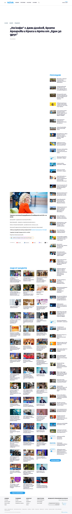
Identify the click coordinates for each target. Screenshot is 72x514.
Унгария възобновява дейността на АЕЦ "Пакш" (61, 128)
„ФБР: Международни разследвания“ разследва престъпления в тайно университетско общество (15, 377)
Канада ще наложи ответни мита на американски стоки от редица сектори (62, 417)
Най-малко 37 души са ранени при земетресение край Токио (61, 336)
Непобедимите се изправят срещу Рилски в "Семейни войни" (28, 431)
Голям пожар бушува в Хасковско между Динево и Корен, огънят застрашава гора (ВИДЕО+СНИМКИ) (62, 113)
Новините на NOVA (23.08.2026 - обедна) (61, 170)
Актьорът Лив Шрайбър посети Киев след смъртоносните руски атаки (62, 151)
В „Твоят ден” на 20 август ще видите (41, 405)
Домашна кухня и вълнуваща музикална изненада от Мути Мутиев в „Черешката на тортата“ (42, 362)
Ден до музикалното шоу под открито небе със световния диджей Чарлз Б (42, 308)
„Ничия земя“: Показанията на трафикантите (26, 333)
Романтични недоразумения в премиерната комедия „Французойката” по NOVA (15, 348)
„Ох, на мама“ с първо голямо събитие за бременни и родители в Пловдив (15, 486)
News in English (39, 503)
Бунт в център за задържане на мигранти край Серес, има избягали (62, 121)
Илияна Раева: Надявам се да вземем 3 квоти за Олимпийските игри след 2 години (62, 238)
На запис (29, 2)
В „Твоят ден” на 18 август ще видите (41, 472)
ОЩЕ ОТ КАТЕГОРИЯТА (17, 492)
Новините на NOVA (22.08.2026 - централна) (61, 437)
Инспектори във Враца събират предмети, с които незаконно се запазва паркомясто (62, 298)
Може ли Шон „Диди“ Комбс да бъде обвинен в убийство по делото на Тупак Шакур (62, 373)
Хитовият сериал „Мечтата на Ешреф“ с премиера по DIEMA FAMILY (42, 444)
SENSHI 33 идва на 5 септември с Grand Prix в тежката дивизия (28, 443)
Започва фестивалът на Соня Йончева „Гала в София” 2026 (28, 307)
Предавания (28, 501)
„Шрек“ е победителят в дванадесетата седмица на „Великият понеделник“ (28, 473)
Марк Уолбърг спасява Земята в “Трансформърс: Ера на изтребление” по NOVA (28, 293)
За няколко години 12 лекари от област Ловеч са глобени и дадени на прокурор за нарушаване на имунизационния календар (62, 272)
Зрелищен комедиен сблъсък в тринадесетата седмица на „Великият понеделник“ (15, 444)
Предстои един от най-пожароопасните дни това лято (62, 343)
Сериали (27, 503)
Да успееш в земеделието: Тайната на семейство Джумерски (62, 246)
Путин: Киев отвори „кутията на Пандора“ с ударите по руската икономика (62, 397)
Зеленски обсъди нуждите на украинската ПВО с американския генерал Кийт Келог (62, 365)
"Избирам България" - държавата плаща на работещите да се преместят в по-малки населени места (62, 452)
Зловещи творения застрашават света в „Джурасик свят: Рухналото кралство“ (15, 293)
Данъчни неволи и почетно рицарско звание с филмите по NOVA (27, 348)
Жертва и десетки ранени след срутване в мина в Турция (62, 403)
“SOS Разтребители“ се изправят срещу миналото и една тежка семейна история (28, 279)
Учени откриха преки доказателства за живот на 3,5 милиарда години (62, 357)
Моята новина (7, 503)
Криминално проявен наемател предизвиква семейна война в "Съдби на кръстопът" (15, 334)
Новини (17, 2)
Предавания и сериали (19, 503)
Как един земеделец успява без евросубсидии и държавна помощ (61, 281)
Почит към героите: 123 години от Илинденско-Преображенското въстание (62, 187)
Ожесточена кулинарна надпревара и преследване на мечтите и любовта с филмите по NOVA (42, 279)
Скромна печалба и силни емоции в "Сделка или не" (15, 405)
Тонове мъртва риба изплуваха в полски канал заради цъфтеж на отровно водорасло (62, 88)
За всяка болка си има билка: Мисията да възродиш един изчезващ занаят (61, 224)
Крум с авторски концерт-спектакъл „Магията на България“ (62, 217)
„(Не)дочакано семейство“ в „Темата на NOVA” (41, 320)
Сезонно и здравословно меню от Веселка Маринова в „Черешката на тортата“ (42, 391)
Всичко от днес (7, 501)
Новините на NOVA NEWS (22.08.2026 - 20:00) (62, 424)
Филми (27, 504)
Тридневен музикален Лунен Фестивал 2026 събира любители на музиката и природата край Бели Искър (15, 418)
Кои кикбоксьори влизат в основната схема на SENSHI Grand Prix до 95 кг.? (28, 321)
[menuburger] (5, 2)
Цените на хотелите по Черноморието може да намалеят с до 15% (62, 194)
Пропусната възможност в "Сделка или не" (15, 431)
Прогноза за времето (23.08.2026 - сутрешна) (62, 321)
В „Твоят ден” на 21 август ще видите (41, 375)
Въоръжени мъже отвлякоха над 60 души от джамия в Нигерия (62, 380)
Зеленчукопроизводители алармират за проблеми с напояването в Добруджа (62, 290)
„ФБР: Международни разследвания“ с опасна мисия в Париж (28, 417)
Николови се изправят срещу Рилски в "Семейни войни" (15, 472)
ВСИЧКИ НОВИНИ (55, 460)
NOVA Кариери (39, 501)
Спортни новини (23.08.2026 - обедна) (61, 164)
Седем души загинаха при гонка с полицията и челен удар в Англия (62, 431)
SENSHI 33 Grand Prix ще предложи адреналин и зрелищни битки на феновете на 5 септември (42, 348)
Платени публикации (7, 510)
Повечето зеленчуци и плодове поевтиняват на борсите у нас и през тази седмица (62, 105)
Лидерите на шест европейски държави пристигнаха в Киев (61, 143)
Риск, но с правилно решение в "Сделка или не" (41, 458)
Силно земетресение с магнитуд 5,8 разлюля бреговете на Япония (62, 410)
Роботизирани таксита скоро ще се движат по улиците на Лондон (62, 305)
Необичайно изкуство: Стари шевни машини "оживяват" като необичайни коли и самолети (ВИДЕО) (62, 314)
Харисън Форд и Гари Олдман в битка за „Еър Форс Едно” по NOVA (42, 333)
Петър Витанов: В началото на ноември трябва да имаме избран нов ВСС (61, 254)
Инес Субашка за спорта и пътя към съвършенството (61, 231)
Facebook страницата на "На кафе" (39, 229)
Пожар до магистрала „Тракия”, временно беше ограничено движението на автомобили (62, 209)
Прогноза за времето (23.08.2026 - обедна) (61, 157)
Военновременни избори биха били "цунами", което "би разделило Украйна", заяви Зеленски (62, 136)
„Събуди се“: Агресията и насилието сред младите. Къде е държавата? (15, 321)
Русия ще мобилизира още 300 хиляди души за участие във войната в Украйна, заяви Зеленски (62, 96)
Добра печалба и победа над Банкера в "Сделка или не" (15, 361)
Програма (22, 2)
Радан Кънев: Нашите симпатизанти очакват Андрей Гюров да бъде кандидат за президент (62, 262)
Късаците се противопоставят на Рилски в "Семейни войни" (28, 405)
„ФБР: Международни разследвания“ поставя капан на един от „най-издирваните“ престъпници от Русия (28, 486)
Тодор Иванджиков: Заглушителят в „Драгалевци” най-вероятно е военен (61, 201)
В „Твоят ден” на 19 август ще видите (41, 431)
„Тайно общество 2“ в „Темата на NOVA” (14, 307)
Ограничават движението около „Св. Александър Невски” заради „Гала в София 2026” (62, 388)
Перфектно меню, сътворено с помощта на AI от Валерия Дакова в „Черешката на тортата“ (28, 459)
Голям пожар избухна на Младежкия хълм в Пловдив (62, 350)
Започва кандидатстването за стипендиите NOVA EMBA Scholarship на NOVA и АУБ (42, 486)
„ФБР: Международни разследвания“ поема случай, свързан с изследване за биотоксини (28, 392)
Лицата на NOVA (18, 501)
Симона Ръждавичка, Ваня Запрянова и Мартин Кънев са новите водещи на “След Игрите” (15, 392)
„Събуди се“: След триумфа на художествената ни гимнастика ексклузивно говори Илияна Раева (15, 279)
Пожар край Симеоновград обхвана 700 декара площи (62, 444)
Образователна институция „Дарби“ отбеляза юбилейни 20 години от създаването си (28, 376)
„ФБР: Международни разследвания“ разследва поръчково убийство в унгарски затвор (15, 459)
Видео (6, 504)
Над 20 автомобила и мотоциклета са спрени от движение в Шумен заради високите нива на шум (62, 178)
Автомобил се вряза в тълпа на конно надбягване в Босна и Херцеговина (61, 80)
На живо (35, 2)
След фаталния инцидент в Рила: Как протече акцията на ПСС (61, 328)
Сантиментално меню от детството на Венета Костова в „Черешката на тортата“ (42, 418)
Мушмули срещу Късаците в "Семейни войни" (28, 361)
